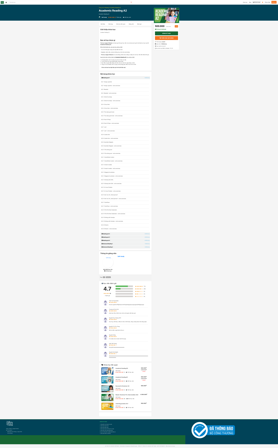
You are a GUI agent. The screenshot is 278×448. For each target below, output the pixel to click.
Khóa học (245, 2)
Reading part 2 (106, 233)
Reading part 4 (106, 240)
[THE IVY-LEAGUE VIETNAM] (2, 2)
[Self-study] (107, 262)
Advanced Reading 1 (108, 243)
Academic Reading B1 (122, 377)
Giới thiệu (103, 24)
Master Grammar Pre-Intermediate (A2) (127, 394)
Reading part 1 (106, 77)
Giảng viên (131, 24)
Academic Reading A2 (115, 7)
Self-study (121, 256)
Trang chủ (101, 7)
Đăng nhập (267, 2)
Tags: (101, 277)
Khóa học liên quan (120, 24)
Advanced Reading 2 (108, 247)
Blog (250, 2)
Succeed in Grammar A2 (122, 386)
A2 (104, 277)
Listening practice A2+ (122, 403)
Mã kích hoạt (257, 2)
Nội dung (110, 24)
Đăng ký (274, 2)
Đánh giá (139, 24)
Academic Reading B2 (122, 368)
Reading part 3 (106, 237)
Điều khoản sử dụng (170, 446)
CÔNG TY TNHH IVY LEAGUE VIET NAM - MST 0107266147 (151, 446)
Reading (107, 7)
